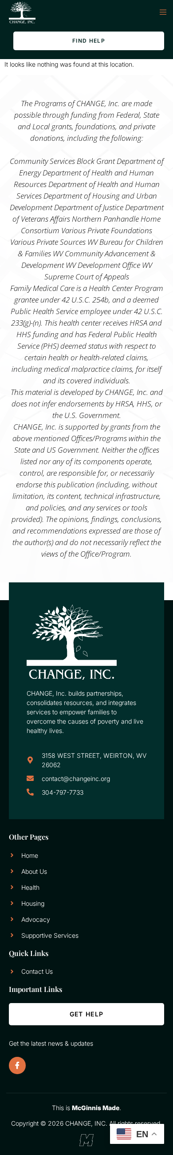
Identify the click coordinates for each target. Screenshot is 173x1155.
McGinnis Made (95, 1107)
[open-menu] (159, 12)
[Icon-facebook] (17, 1065)
